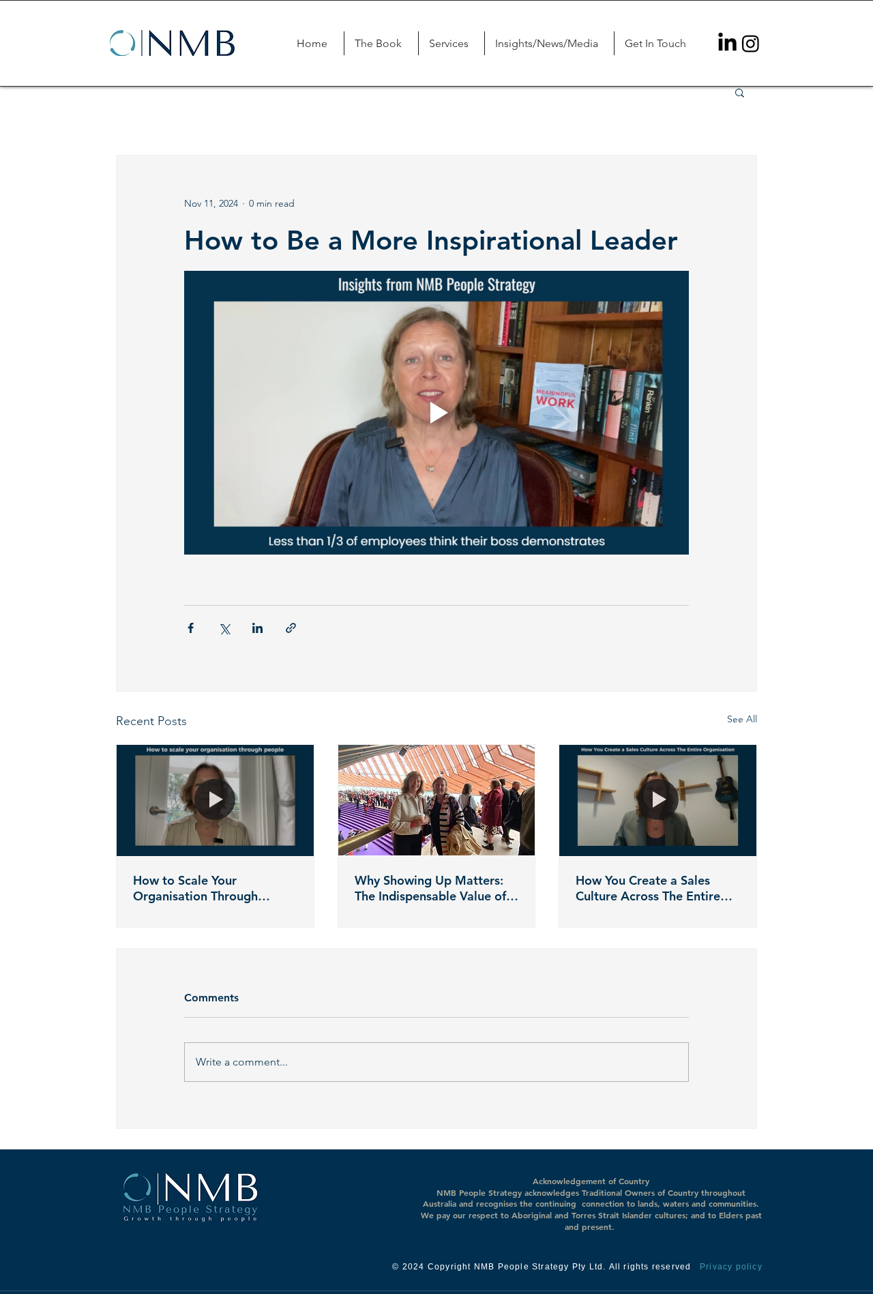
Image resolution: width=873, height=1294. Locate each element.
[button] (451, 43)
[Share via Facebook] (190, 627)
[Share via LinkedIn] (257, 627)
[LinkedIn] (727, 43)
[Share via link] (290, 627)
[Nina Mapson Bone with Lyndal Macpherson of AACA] (436, 800)
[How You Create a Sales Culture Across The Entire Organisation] (657, 800)
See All (742, 719)
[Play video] (436, 413)
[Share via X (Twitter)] (224, 627)
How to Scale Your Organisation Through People (195, 888)
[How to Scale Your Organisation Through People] (215, 800)
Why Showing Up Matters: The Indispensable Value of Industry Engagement (430, 888)
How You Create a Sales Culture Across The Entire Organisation (648, 888)
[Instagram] (750, 43)
